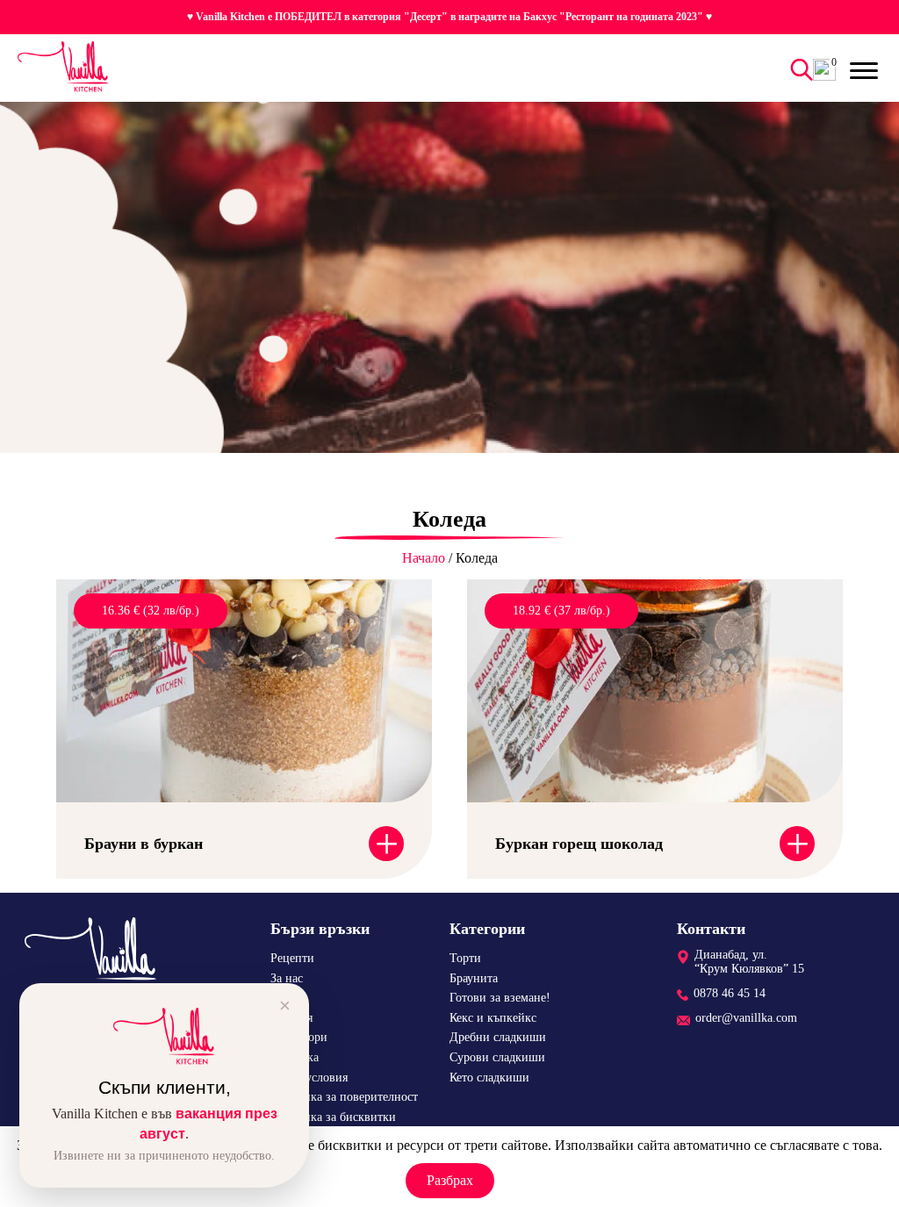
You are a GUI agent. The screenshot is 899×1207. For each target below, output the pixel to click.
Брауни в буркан (143, 843)
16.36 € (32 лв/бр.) (150, 610)
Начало (423, 557)
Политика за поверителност (344, 1096)
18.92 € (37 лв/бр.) (561, 610)
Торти (465, 958)
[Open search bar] (799, 70)
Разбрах (450, 1180)
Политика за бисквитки (333, 1117)
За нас (286, 978)
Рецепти (292, 958)
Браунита (474, 978)
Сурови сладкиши (497, 1057)
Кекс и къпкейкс (493, 1017)
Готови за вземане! (500, 997)
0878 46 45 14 (730, 993)
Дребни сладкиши (498, 1037)
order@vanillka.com (746, 1017)
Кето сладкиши (489, 1077)
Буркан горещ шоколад (579, 843)
